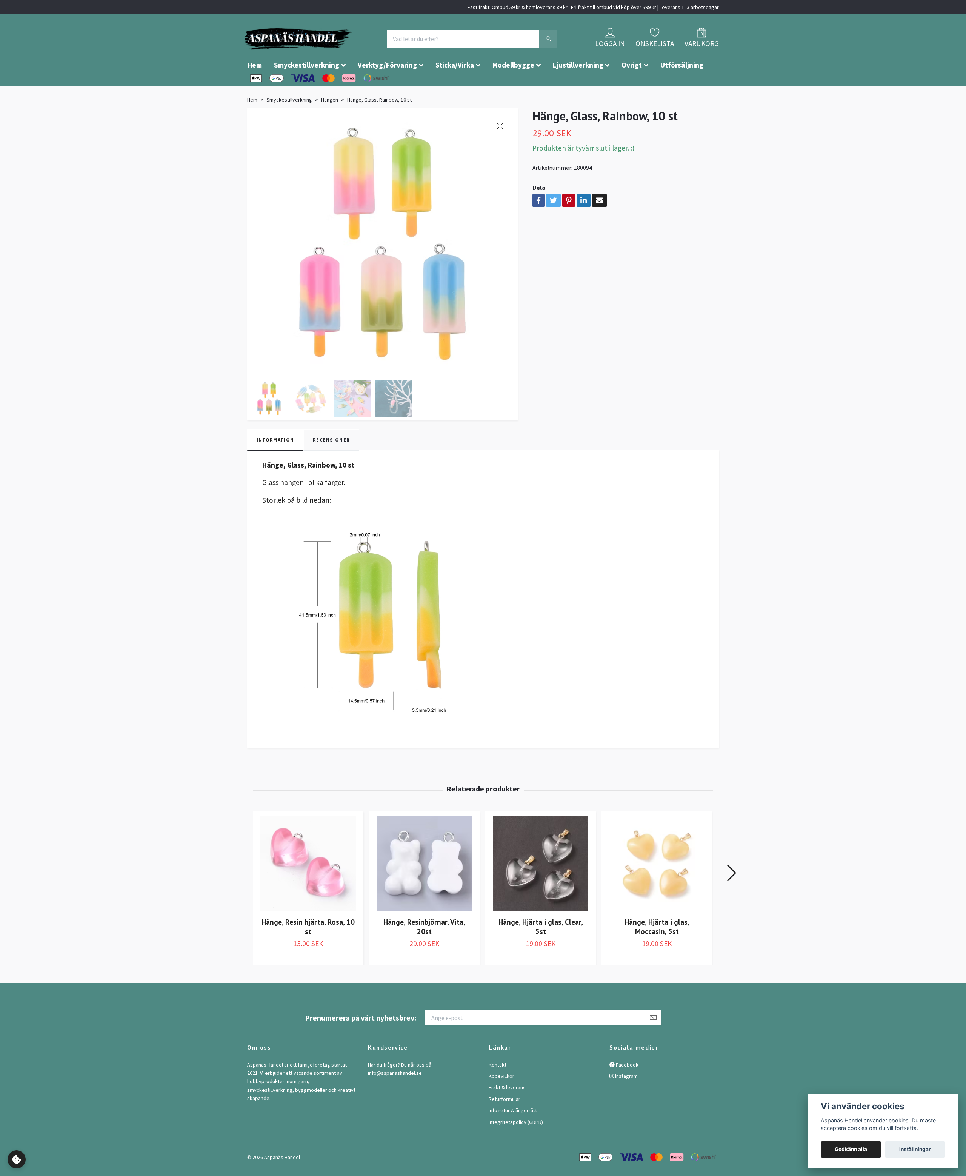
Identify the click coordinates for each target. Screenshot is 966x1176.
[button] (731, 895)
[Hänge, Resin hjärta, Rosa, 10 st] (308, 886)
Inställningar (915, 1149)
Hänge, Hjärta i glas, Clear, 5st (540, 949)
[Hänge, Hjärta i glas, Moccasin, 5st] (657, 886)
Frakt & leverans (507, 1110)
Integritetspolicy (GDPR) (516, 1144)
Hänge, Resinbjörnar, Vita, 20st (424, 949)
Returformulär (504, 1121)
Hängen (329, 122)
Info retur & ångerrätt (513, 1133)
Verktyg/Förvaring (387, 87)
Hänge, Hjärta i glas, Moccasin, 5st (657, 949)
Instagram (626, 1098)
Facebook (626, 1087)
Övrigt (631, 87)
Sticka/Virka (454, 87)
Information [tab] (275, 462)
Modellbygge (513, 87)
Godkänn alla (851, 1149)
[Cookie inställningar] (17, 1159)
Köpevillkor (501, 1098)
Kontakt (497, 1087)
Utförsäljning (681, 87)
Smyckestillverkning (306, 87)
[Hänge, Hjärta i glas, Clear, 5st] (540, 886)
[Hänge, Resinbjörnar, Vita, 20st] (424, 886)
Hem (255, 87)
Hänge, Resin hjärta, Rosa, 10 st (308, 949)
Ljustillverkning (578, 87)
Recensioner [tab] (331, 462)
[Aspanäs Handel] (341, 50)
